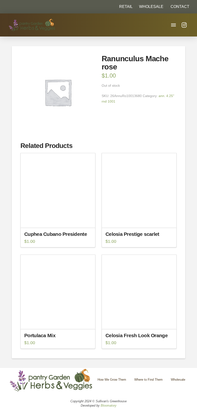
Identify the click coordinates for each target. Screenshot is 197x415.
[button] (178, 7)
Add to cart (59, 220)
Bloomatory (109, 405)
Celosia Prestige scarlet (132, 234)
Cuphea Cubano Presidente (55, 234)
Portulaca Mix (39, 335)
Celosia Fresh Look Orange (136, 335)
